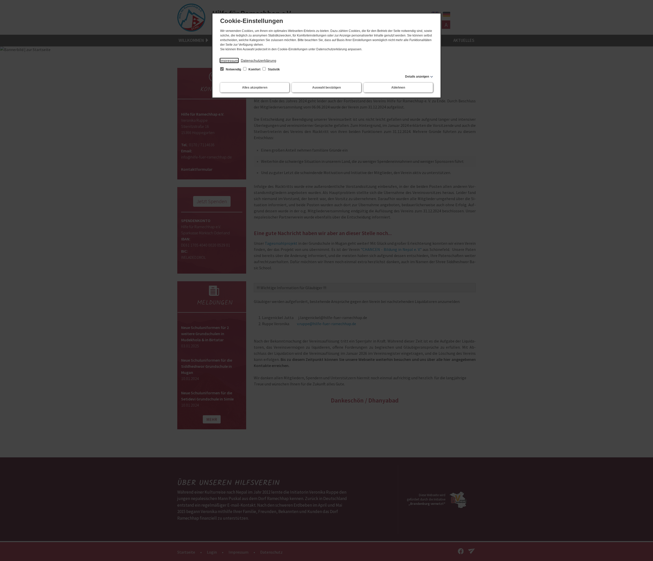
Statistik (273, 69)
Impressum (229, 60)
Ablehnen (398, 87)
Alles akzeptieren (254, 87)
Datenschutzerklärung (258, 60)
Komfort (254, 69)
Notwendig (233, 69)
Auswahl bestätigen (326, 87)
